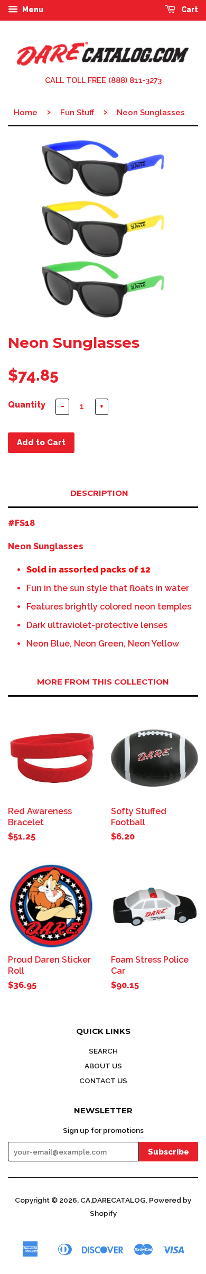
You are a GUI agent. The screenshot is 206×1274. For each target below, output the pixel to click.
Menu (32, 9)
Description (99, 493)
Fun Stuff (77, 112)
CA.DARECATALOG (113, 1200)
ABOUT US (103, 1065)
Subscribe (168, 1152)
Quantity (26, 405)
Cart (189, 9)
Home (26, 112)
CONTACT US (103, 1080)
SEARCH (103, 1051)
